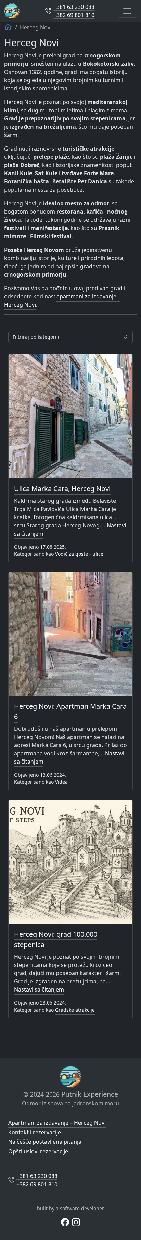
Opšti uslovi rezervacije (38, 1151)
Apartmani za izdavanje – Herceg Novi (57, 1122)
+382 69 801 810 (73, 15)
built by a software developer (70, 1208)
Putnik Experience (70, 1094)
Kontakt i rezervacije (34, 1132)
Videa (61, 782)
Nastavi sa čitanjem (39, 989)
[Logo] (12, 11)
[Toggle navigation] (127, 11)
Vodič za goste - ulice (79, 554)
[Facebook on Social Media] (65, 1221)
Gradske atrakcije (75, 1010)
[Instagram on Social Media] (76, 1221)
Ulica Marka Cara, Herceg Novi (62, 488)
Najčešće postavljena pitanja (44, 1142)
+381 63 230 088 (73, 7)
